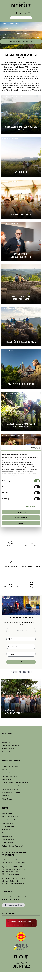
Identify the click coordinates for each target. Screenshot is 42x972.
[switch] (37, 486)
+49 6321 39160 (22, 631)
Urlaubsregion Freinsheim (10, 789)
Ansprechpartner (7, 813)
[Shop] (31, 583)
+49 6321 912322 (21, 869)
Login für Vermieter (8, 839)
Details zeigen (31, 506)
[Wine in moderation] (21, 923)
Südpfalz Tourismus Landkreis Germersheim (16, 783)
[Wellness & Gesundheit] (10, 583)
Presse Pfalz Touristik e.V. (10, 817)
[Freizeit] (29, 13)
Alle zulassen (21, 512)
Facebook (15, 957)
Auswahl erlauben (21, 517)
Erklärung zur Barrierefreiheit (11, 745)
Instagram (26, 957)
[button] (6, 671)
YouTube (21, 957)
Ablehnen (21, 523)
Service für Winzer (7, 843)
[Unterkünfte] (21, 13)
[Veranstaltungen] (17, 13)
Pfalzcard (5, 770)
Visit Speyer (5, 796)
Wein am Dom (6, 779)
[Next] (38, 36)
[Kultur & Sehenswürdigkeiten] (31, 562)
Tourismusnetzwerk (8, 826)
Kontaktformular (7, 836)
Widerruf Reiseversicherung (10, 752)
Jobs (3, 833)
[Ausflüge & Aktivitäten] (10, 562)
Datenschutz (6, 742)
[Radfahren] (10, 542)
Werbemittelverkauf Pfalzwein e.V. (13, 846)
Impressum (5, 739)
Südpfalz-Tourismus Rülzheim (11, 792)
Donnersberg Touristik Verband (11, 786)
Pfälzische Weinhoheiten (10, 776)
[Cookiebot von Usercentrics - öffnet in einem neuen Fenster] (31, 448)
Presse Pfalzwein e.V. (8, 820)
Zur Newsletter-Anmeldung (13, 905)
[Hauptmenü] (13, 13)
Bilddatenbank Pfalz (8, 823)
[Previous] (4, 36)
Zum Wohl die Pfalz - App (10, 766)
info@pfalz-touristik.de (17, 883)
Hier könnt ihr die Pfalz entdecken (21, 42)
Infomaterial (6, 830)
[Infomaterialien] (25, 13)
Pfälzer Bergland (7, 799)
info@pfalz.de (14, 874)
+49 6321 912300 (17, 867)
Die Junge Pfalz (7, 773)
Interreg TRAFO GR (8, 749)
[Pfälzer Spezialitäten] (31, 542)
